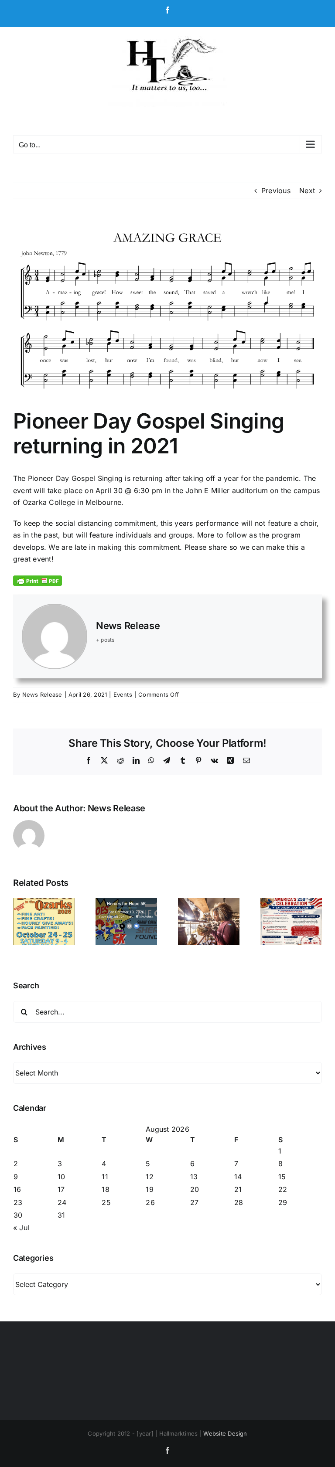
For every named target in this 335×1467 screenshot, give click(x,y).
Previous (276, 190)
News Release (128, 625)
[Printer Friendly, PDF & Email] (37, 580)
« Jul (21, 1227)
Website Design (225, 1433)
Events (122, 694)
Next (307, 190)
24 (62, 1202)
